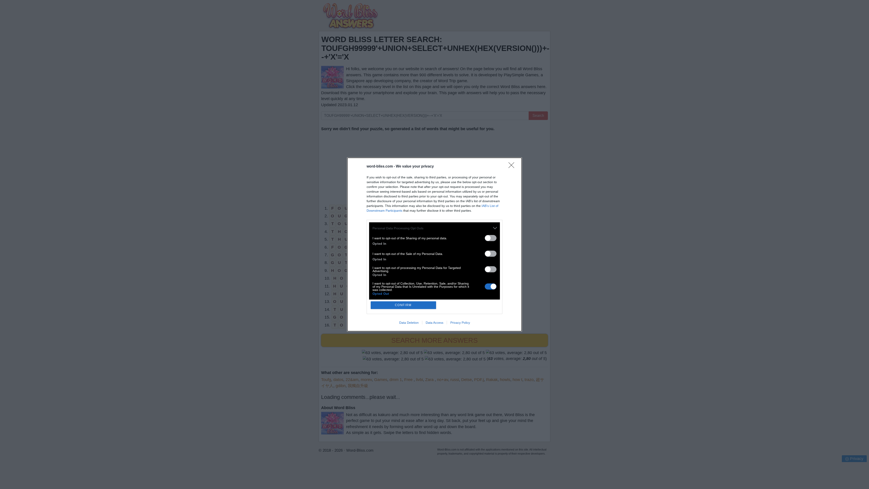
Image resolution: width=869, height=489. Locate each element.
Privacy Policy (460, 322)
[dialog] (434, 244)
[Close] (513, 166)
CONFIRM (403, 305)
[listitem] (434, 228)
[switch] (491, 238)
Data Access (434, 322)
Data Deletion (409, 322)
